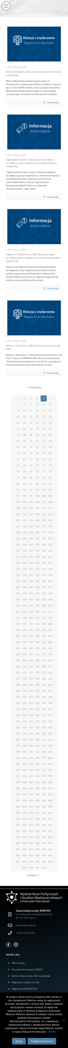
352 (37, 751)
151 (18, 550)
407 (44, 806)
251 (44, 648)
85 (18, 483)
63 (30, 459)
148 (37, 544)
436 (37, 837)
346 (37, 745)
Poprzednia (35, 387)
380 (24, 782)
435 (31, 837)
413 (44, 812)
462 (50, 861)
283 (18, 684)
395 (44, 794)
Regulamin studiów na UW (25, 982)
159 (31, 556)
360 (50, 758)
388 (37, 788)
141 (31, 538)
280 (37, 678)
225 (31, 623)
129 (31, 526)
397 (18, 800)
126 (50, 520)
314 (24, 715)
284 (24, 684)
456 (50, 855)
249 (31, 648)
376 (37, 776)
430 (37, 831)
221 (44, 617)
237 (31, 636)
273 (31, 672)
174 (50, 569)
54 (50, 447)
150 (50, 544)
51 (30, 447)
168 (50, 563)
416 (24, 818)
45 (30, 441)
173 (44, 569)
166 (37, 563)
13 (18, 410)
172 (37, 569)
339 (31, 739)
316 (37, 715)
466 (44, 867)
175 (18, 575)
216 (50, 611)
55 (18, 453)
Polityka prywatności (42, 1041)
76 (37, 471)
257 (44, 654)
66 (50, 459)
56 (24, 453)
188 (24, 587)
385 (18, 788)
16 (37, 410)
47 (43, 441)
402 (50, 800)
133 (18, 532)
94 (37, 489)
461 (44, 861)
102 (50, 495)
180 (50, 575)
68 (24, 465)
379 (18, 782)
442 (37, 843)
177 (31, 575)
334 (37, 733)
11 (43, 404)
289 (18, 690)
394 (37, 794)
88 (37, 483)
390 (50, 788)
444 (50, 843)
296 (24, 697)
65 (43, 459)
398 (24, 800)
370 (37, 770)
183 (31, 581)
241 (18, 642)
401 (44, 800)
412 (37, 812)
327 (31, 727)
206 (24, 605)
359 (44, 758)
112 (37, 508)
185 (44, 581)
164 (24, 563)
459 (31, 861)
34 (37, 428)
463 (24, 867)
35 (43, 428)
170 (24, 569)
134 (24, 532)
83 (43, 477)
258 (50, 654)
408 (50, 806)
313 (18, 715)
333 (31, 733)
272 (24, 672)
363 (31, 764)
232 (37, 630)
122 (24, 520)
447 (31, 849)
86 (24, 483)
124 (37, 520)
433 (18, 837)
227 (44, 623)
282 (50, 678)
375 (31, 776)
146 (24, 544)
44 (24, 441)
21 (30, 416)
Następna (32, 875)
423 (31, 825)
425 (44, 825)
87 (30, 483)
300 (50, 697)
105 (31, 502)
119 (44, 514)
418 (37, 818)
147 (31, 544)
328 (37, 727)
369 (31, 770)
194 (24, 593)
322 (37, 721)
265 (18, 666)
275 (44, 672)
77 (43, 471)
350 (24, 751)
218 (24, 617)
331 (18, 733)
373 (18, 776)
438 (50, 837)
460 (37, 861)
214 (37, 611)
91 (18, 489)
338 (24, 739)
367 (18, 770)
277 (18, 678)
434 (24, 837)
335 (44, 733)
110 (24, 508)
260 (24, 660)
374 (24, 776)
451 (18, 855)
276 (50, 672)
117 (31, 514)
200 (24, 599)
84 (50, 477)
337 (18, 739)
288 (50, 684)
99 (30, 495)
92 (24, 489)
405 (31, 806)
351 (31, 751)
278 (24, 678)
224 (24, 623)
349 (18, 751)
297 (31, 697)
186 (50, 581)
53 (43, 447)
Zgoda (19, 1041)
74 (24, 471)
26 (24, 422)
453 (31, 855)
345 (31, 745)
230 (24, 630)
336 (50, 733)
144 (50, 538)
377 (44, 776)
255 (31, 654)
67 (18, 465)
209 (44, 605)
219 (31, 617)
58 (37, 453)
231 (31, 630)
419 (44, 818)
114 (50, 508)
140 (24, 538)
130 (37, 526)
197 (44, 593)
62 (24, 459)
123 (31, 520)
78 (50, 471)
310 (37, 709)
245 (44, 642)
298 (37, 697)
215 (44, 611)
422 (24, 825)
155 (44, 550)
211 (18, 611)
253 (18, 654)
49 (18, 447)
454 (37, 855)
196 (37, 593)
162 (50, 556)
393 (31, 794)
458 (24, 861)
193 (18, 593)
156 (50, 550)
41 (43, 435)
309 (31, 709)
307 (18, 709)
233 (44, 630)
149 (44, 544)
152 (24, 550)
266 (24, 666)
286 (37, 684)
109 (18, 508)
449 (44, 849)
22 (37, 416)
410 (24, 812)
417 (31, 818)
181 (18, 581)
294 (50, 690)
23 (43, 416)
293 (44, 690)
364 (37, 764)
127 (18, 526)
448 (37, 849)
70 (37, 465)
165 (31, 563)
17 (43, 410)
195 (31, 593)
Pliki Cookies (18, 962)
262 (37, 660)
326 (24, 727)
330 (50, 727)
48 (50, 441)
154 (37, 550)
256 (37, 654)
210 (50, 605)
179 (44, 575)
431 (44, 831)
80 (24, 477)
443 (44, 843)
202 (37, 599)
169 (18, 569)
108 (50, 502)
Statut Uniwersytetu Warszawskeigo (31, 975)
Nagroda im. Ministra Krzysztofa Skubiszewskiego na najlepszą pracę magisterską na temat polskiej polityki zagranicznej (33, 257)
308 (24, 709)
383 (44, 782)
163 (18, 563)
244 (37, 642)
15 (30, 410)
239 (44, 636)
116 (24, 514)
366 (50, 764)
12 (50, 404)
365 (44, 764)
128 (24, 526)
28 (37, 422)
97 (18, 495)
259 (18, 660)
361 (18, 764)
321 (31, 721)
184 (37, 581)
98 (24, 495)
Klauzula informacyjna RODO (27, 969)
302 (24, 703)
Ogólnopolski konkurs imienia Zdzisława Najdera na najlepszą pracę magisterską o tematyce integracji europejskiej (31, 163)
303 (31, 703)
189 (31, 587)
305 (44, 703)
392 (24, 794)
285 (31, 684)
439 (18, 843)
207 (31, 605)
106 (37, 502)
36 (50, 428)
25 (18, 422)
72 (50, 465)
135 (31, 532)
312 (50, 709)
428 (24, 831)
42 (50, 435)
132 (50, 526)
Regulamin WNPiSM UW (24, 988)
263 (44, 660)
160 (37, 556)
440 (24, 843)
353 (44, 751)
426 (50, 825)
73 (18, 471)
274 (37, 672)
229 (18, 630)
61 (18, 459)
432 (50, 831)
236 (24, 636)
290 (24, 690)
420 (50, 818)
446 (24, 849)
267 (31, 666)
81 (30, 477)
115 (18, 514)
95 (43, 489)
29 (43, 422)
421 (18, 825)
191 (44, 587)
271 (18, 672)
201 (31, 599)
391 (18, 794)
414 (50, 812)
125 (44, 520)
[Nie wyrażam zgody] (63, 1020)
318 (50, 715)
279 (31, 678)
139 (18, 538)
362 (24, 764)
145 (18, 544)
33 (30, 428)
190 (37, 587)
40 (37, 435)
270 (50, 666)
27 (30, 422)
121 (18, 520)
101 (44, 495)
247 (18, 648)
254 (24, 654)
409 (18, 812)
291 (31, 690)
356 (24, 758)
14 (24, 410)
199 (18, 599)
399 (31, 800)
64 (37, 459)
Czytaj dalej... (53, 102)
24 (50, 416)
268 (37, 666)
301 (18, 703)
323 (44, 721)
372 (50, 770)
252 (50, 648)
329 (44, 727)
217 (18, 617)
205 (18, 605)
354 (50, 751)
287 (44, 684)
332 (24, 733)
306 (50, 703)
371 (44, 770)
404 (24, 806)
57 (30, 453)
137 (44, 532)
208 (37, 605)
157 (18, 556)
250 (37, 648)
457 (18, 861)
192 (50, 587)
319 (18, 721)
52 (37, 447)
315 (31, 715)
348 (50, 745)
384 (50, 782)
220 (37, 617)
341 (44, 739)
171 (31, 569)
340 (37, 739)
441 (31, 843)
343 (18, 745)
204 (50, 599)
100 (37, 495)
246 (50, 642)
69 (30, 465)
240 (50, 636)
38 (24, 435)
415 (18, 818)
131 (44, 526)
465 (37, 867)
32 (24, 428)
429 (31, 831)
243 (31, 642)
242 (24, 642)
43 (18, 441)
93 (30, 489)
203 (44, 599)
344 (24, 745)
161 (44, 556)
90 (50, 483)
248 (24, 648)
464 (31, 867)
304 (37, 703)
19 (18, 416)
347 (44, 745)
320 (24, 721)
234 (50, 630)
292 (37, 690)
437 (44, 837)
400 (37, 800)
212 (24, 611)
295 (18, 697)
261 (31, 660)
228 (50, 623)
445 (18, 849)
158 (24, 556)
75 (30, 471)
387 (31, 788)
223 (18, 623)
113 (44, 508)
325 (18, 727)
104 (24, 502)
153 (31, 550)
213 (31, 611)
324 (50, 721)
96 (50, 489)
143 (44, 538)
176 (24, 575)
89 (43, 483)
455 (44, 855)
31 (18, 428)
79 (18, 477)
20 (24, 416)
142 (37, 538)
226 (37, 623)
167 (44, 563)
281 (44, 678)
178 (37, 575)
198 (50, 593)
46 (37, 441)
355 (18, 758)
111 (31, 508)
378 (50, 776)
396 (50, 794)
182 (24, 581)
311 (44, 709)
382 (37, 782)
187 (18, 587)
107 (44, 502)
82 (37, 477)
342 (50, 739)
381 (31, 782)
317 (44, 715)
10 (37, 404)
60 (50, 453)
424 (37, 825)
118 (37, 514)
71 (43, 465)
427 (18, 831)
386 (24, 788)
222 (50, 617)
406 (37, 806)
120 (50, 514)
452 (24, 855)
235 (18, 636)
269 (44, 666)
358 (37, 758)
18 (50, 410)
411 (31, 812)
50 (24, 447)
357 (31, 758)
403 (18, 806)
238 (37, 636)
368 (24, 770)
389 (44, 788)
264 (50, 660)
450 (50, 849)
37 (18, 435)
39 (30, 435)
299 (44, 697)
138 (50, 532)
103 (18, 502)
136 (37, 532)
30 (50, 422)
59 (43, 453)
